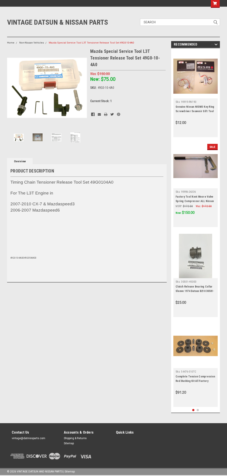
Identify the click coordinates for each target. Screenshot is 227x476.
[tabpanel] (195, 94)
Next (82, 88)
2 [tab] (198, 410)
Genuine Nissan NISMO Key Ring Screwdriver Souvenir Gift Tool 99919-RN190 (195, 111)
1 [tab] (193, 410)
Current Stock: (101, 101)
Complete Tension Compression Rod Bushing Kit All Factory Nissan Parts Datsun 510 (195, 381)
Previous (11, 88)
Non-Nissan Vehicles (31, 42)
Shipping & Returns (75, 438)
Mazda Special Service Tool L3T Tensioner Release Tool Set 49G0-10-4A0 (91, 42)
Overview (20, 161)
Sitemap (69, 443)
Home (10, 42)
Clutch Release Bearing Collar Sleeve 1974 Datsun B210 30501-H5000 (195, 291)
